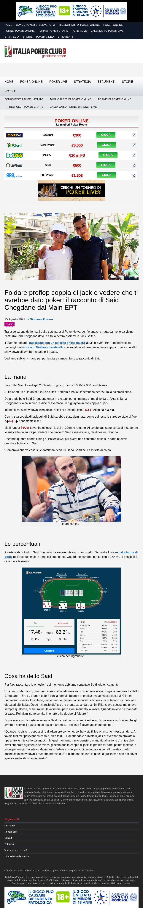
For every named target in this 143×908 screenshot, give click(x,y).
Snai (48, 165)
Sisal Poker (47, 145)
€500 (77, 165)
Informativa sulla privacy (16, 856)
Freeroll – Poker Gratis (25, 106)
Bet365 (46, 155)
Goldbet (48, 135)
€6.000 (77, 145)
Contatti (8, 838)
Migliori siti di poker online (79, 24)
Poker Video (45, 36)
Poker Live (79, 30)
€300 (77, 135)
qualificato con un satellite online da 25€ (57, 342)
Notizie (10, 91)
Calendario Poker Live (107, 30)
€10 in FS (77, 155)
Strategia (11, 36)
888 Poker (47, 175)
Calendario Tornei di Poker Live (73, 106)
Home (8, 24)
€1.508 (77, 175)
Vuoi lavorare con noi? (15, 850)
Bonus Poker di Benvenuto (35, 24)
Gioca (106, 134)
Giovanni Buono (41, 319)
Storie (27, 36)
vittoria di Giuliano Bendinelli (42, 347)
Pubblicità (9, 844)
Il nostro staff (10, 832)
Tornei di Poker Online (114, 99)
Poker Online (113, 24)
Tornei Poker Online (19, 30)
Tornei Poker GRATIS (53, 30)
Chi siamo (9, 825)
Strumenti (65, 36)
